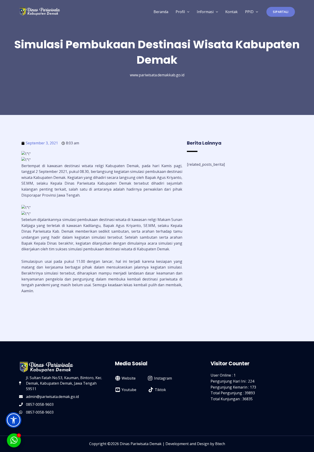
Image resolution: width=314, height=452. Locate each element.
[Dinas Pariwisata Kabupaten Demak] (39, 11)
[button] (280, 12)
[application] (187, 11)
